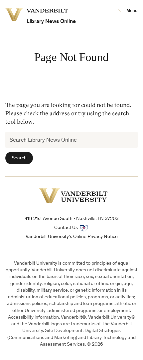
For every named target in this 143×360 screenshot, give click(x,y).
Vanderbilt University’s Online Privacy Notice (72, 236)
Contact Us (66, 227)
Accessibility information (33, 317)
